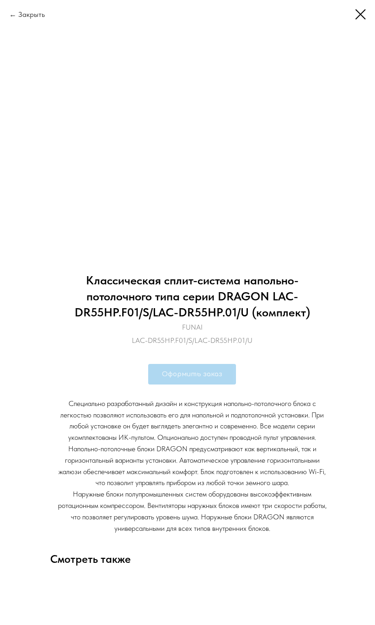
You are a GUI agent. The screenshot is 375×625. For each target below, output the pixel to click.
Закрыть (31, 14)
